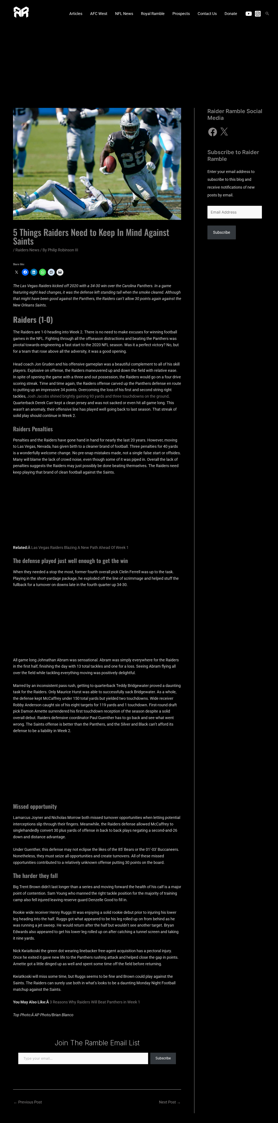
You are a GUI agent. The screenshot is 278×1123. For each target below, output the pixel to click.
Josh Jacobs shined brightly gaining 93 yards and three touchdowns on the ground (98, 396)
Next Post (170, 1102)
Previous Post (27, 1102)
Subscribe (163, 1058)
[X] (224, 132)
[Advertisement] (139, 59)
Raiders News (27, 250)
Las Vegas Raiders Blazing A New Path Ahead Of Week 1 (80, 547)
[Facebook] (212, 132)
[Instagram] (258, 13)
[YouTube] (248, 13)
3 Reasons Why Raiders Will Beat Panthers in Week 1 (95, 1002)
